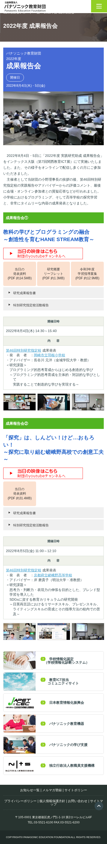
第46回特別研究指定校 (23, 350)
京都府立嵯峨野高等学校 (53, 575)
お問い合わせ (77, 801)
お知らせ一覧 (30, 790)
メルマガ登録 (52, 790)
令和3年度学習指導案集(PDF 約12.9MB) (87, 273)
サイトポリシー (75, 790)
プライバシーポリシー (20, 801)
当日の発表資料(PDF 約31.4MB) (20, 493)
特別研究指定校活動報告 (31, 305)
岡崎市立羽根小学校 (49, 355)
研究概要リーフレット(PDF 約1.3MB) (53, 273)
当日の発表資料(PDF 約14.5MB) (20, 273)
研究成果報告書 (24, 293)
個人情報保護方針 (52, 801)
